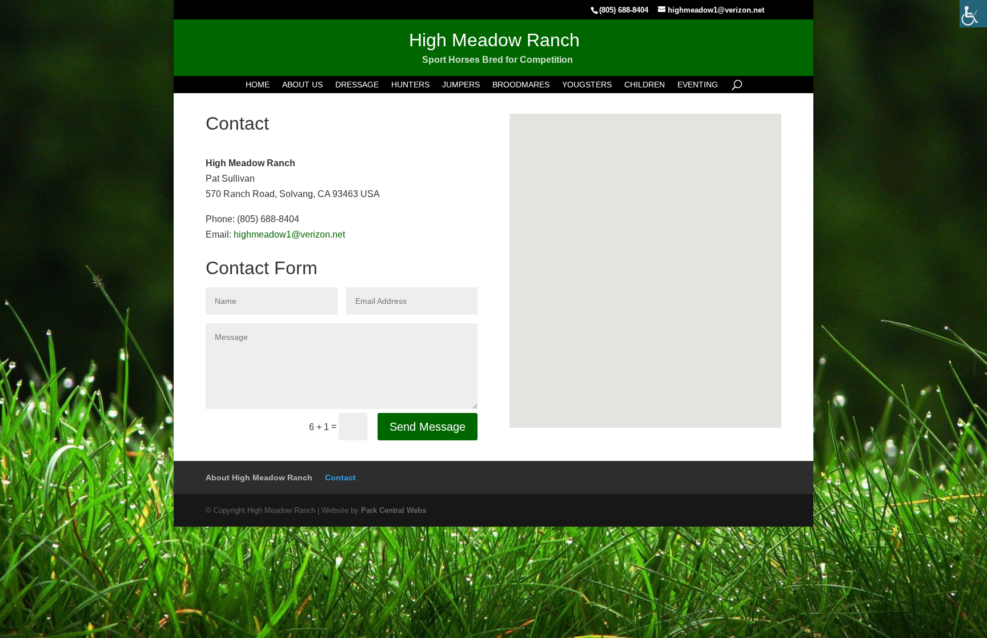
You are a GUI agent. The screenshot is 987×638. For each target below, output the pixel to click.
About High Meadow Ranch (259, 477)
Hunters (410, 85)
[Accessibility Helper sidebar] (973, 13)
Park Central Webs (393, 510)
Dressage (357, 85)
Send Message (428, 426)
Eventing (697, 85)
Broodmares (520, 85)
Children (644, 85)
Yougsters (587, 85)
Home (258, 85)
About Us (302, 85)
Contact (340, 477)
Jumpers (461, 85)
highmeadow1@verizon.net (289, 234)
